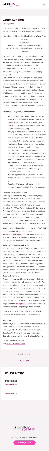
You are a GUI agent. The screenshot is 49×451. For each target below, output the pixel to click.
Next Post (24, 361)
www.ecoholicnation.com (15, 344)
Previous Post (24, 354)
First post (11, 380)
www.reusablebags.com (15, 234)
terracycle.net (21, 304)
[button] (24, 442)
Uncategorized (8, 24)
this (13, 223)
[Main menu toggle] (43, 4)
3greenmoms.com (15, 122)
